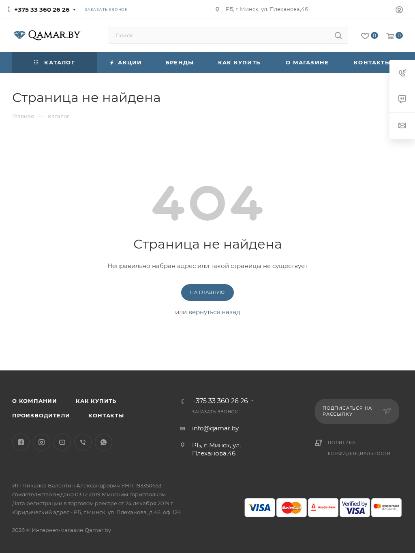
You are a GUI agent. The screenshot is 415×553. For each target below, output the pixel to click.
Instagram (41, 442)
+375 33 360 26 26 (42, 9)
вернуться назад (214, 312)
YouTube (62, 442)
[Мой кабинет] (399, 11)
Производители (41, 415)
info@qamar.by (215, 428)
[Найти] (338, 35)
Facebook (21, 442)
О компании (34, 401)
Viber (83, 442)
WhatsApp (103, 442)
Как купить (96, 401)
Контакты (106, 415)
